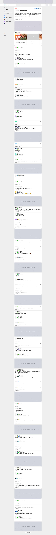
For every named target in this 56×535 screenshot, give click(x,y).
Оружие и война (21, 175)
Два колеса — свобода (22, 149)
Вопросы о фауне (21, 354)
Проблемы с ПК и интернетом (23, 127)
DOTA (20, 403)
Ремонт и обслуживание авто (22, 90)
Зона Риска (20, 208)
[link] (21, 39)
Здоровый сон (20, 154)
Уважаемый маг (21, 349)
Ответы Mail (20, 436)
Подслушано (21, 274)
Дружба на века (20, 214)
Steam (20, 381)
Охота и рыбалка (20, 47)
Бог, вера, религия (21, 441)
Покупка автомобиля (22, 419)
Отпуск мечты (21, 322)
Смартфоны (20, 192)
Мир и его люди (21, 279)
